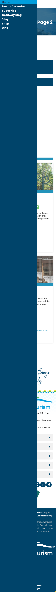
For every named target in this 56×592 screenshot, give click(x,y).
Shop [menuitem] (5, 23)
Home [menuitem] (6, 2)
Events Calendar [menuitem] (13, 6)
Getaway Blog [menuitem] (12, 15)
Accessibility (43, 515)
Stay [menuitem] (5, 19)
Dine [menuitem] (5, 28)
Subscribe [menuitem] (9, 11)
